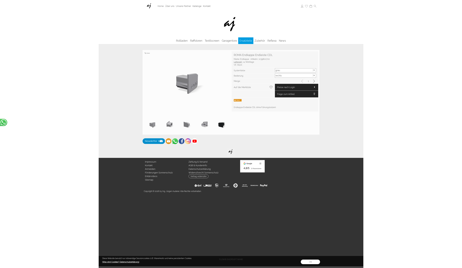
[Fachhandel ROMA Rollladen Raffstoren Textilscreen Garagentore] (231, 13)
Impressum (150, 162)
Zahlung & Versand (198, 162)
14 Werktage (244, 62)
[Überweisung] (254, 185)
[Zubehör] (259, 40)
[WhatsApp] (175, 141)
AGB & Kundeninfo (198, 165)
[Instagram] (188, 141)
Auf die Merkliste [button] (242, 87)
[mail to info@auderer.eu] (169, 141)
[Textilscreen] (212, 40)
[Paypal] (263, 185)
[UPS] (216, 185)
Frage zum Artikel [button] (286, 94)
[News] (282, 40)
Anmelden (150, 169)
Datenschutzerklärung (200, 169)
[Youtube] (195, 141)
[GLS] (207, 185)
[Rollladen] (182, 40)
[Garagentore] (229, 40)
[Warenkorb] (310, 6)
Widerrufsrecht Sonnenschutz (203, 172)
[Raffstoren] (196, 40)
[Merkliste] (306, 6)
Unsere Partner (183, 6)
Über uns (169, 6)
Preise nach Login (286, 87)
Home (161, 6)
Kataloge (197, 6)
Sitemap (149, 180)
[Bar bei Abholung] (244, 185)
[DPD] (197, 185)
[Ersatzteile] (245, 40)
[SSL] (235, 185)
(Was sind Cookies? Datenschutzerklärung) (120, 262)
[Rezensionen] (252, 161)
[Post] (226, 185)
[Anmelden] (302, 6)
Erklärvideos (151, 176)
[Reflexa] (272, 40)
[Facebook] (182, 141)
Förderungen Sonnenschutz (159, 172)
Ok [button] (310, 262)
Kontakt (207, 6)
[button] (315, 6)
